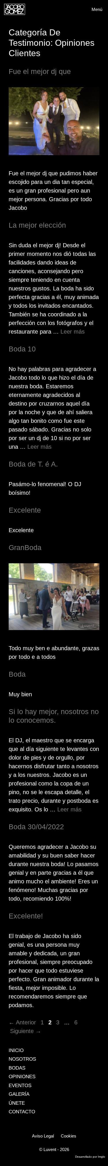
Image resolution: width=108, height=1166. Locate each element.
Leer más (72, 331)
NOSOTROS (22, 1059)
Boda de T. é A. (33, 464)
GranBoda (25, 547)
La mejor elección (37, 225)
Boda (17, 674)
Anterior (22, 1022)
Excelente (25, 510)
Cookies (68, 1135)
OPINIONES (22, 1076)
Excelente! (26, 916)
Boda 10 (22, 349)
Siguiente (25, 1031)
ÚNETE (17, 1103)
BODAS (17, 1068)
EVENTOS (20, 1085)
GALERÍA (19, 1094)
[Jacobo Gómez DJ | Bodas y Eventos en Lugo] (14, 9)
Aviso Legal (43, 1135)
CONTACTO (22, 1111)
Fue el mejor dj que (40, 71)
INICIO (16, 1050)
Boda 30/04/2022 (36, 827)
